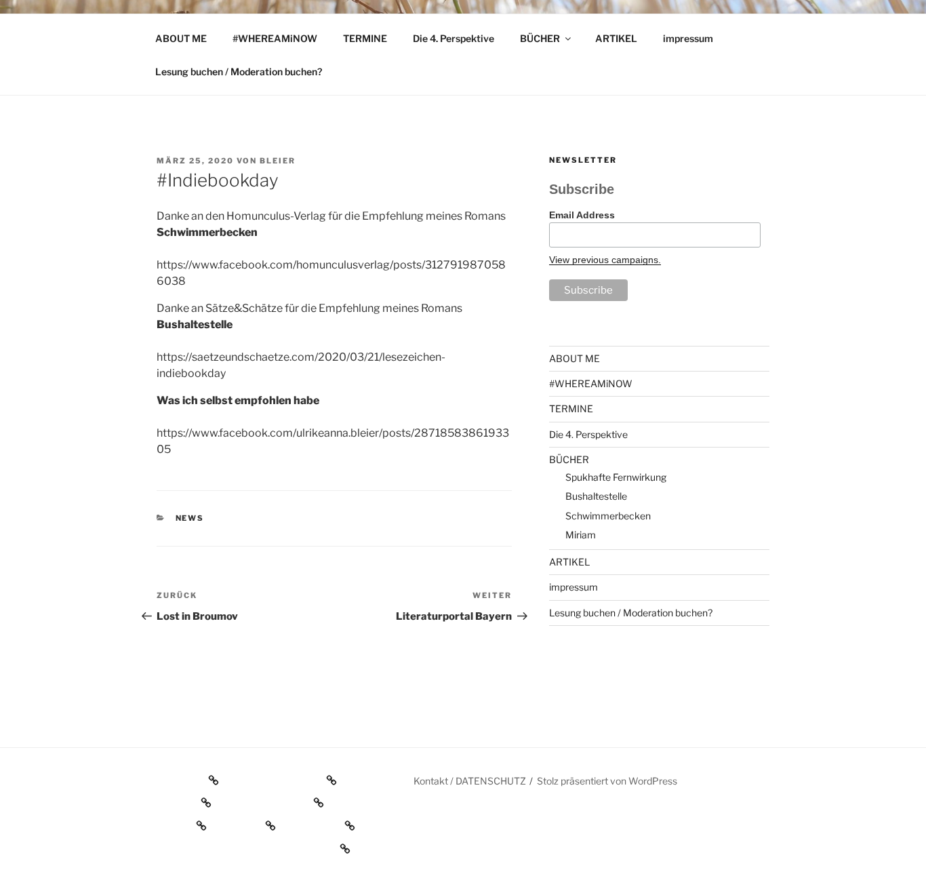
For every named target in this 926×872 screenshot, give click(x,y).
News (190, 518)
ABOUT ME (181, 38)
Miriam (580, 534)
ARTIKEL (616, 38)
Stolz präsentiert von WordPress (607, 781)
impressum (688, 38)
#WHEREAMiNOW (275, 38)
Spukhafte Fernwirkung (615, 477)
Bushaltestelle (596, 496)
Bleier (278, 160)
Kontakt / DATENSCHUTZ (470, 781)
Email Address (582, 215)
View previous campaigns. (605, 259)
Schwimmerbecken (608, 515)
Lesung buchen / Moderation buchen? (238, 71)
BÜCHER (540, 38)
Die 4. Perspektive (453, 38)
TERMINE (365, 38)
